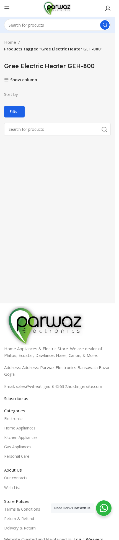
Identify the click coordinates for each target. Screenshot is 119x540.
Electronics (14, 418)
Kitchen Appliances (21, 437)
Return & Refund (19, 518)
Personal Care (16, 456)
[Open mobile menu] (6, 8)
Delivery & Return (20, 528)
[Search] (105, 25)
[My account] (107, 8)
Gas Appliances (17, 446)
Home (10, 42)
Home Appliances (19, 428)
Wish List (12, 487)
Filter (14, 111)
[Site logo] (57, 8)
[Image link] (45, 325)
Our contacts (15, 477)
